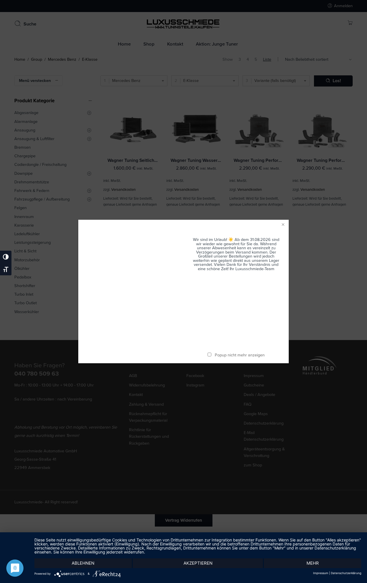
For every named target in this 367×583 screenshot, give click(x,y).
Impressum (320, 573)
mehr (313, 563)
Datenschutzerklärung (346, 573)
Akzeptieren (198, 563)
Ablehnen (83, 563)
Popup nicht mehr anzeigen (240, 355)
